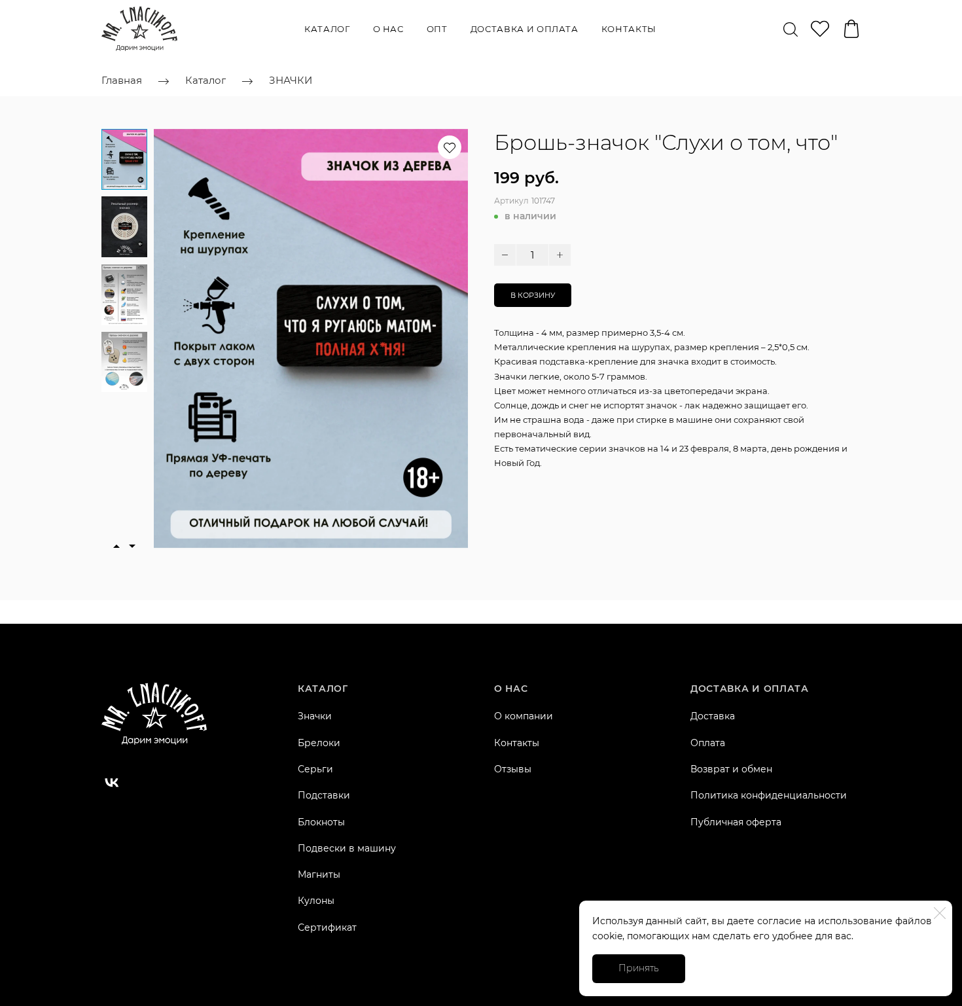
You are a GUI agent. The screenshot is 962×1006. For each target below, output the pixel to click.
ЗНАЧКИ (290, 80)
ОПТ (437, 29)
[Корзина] (851, 29)
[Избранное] (820, 29)
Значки (315, 716)
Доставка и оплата (525, 29)
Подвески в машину (347, 848)
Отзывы (512, 769)
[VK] (111, 782)
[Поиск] (790, 29)
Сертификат (327, 927)
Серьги (315, 769)
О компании (523, 716)
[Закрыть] (940, 913)
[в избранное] (449, 147)
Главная (121, 80)
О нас (388, 29)
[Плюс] (560, 255)
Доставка (712, 716)
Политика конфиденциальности (768, 795)
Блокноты (321, 822)
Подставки (324, 795)
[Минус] (505, 255)
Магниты (319, 874)
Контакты (628, 29)
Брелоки (319, 743)
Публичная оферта (735, 822)
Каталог (327, 29)
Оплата (707, 743)
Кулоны (316, 901)
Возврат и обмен (731, 769)
